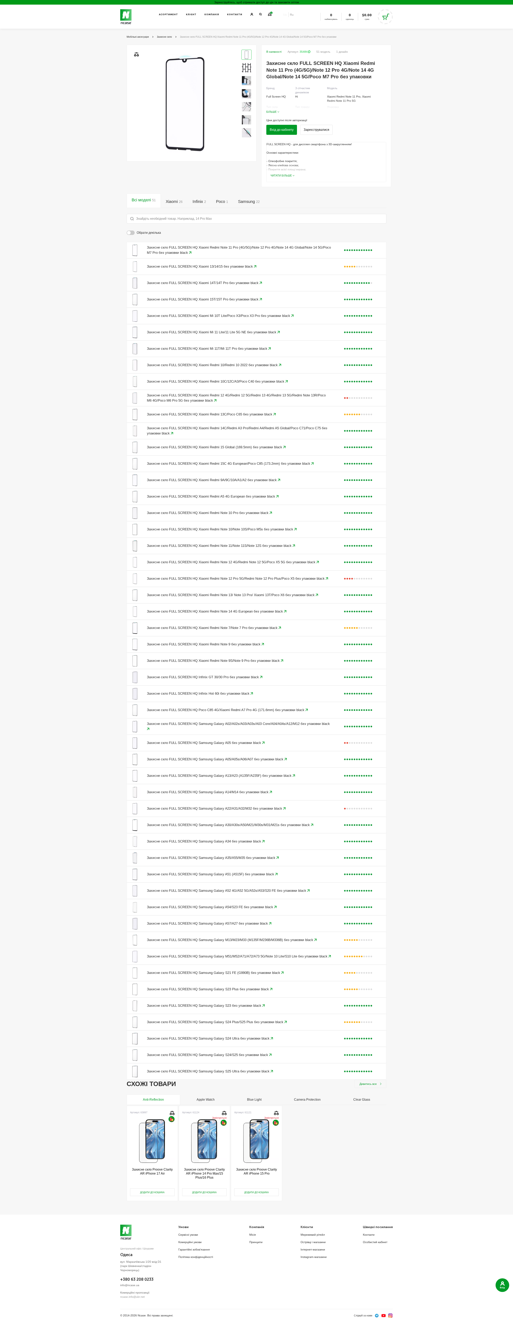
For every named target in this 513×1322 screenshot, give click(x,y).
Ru (292, 14)
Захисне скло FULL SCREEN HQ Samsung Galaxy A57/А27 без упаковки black (208, 923)
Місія (252, 1234)
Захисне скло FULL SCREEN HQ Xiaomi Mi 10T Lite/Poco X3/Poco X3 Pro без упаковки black (219, 316)
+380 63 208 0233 (136, 1279)
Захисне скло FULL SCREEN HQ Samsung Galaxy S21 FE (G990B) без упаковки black (214, 973)
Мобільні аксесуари (138, 36)
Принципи (256, 1242)
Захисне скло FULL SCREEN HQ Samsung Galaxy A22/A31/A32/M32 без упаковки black (215, 808)
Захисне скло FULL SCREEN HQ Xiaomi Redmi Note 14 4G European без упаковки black (215, 611)
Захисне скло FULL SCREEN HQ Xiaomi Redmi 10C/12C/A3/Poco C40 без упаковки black (216, 381)
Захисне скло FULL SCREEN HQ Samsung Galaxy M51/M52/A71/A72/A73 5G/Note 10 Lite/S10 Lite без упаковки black (237, 956)
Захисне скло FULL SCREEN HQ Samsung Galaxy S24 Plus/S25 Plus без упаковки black (215, 1022)
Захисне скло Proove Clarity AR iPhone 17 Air (152, 1171)
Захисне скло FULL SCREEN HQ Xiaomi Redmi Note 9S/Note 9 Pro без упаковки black (214, 661)
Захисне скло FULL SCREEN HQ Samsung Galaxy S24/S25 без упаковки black (208, 1055)
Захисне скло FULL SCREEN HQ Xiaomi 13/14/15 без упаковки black (200, 266)
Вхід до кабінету (282, 129)
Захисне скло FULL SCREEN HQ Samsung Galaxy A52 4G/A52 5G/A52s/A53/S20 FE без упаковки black (227, 891)
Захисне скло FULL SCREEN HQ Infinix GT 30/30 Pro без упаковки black (203, 677)
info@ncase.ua (129, 1285)
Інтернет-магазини (313, 1249)
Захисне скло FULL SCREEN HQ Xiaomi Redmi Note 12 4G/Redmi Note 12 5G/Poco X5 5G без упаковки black (231, 562)
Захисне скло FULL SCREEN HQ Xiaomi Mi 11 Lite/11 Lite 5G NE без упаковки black (212, 332)
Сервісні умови (188, 1234)
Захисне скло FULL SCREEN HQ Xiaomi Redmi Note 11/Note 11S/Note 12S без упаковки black (220, 546)
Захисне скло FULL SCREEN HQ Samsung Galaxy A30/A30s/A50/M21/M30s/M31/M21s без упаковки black (229, 825)
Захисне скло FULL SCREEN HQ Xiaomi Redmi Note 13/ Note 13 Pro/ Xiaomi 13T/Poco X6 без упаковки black (231, 595)
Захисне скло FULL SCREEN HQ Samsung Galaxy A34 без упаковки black (204, 841)
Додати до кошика (152, 1192)
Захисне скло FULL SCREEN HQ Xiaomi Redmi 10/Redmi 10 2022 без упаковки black (213, 365)
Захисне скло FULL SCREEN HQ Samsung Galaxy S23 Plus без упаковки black (208, 989)
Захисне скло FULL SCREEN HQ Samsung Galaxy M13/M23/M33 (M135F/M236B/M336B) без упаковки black (230, 940)
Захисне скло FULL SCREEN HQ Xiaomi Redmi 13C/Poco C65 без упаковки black (210, 414)
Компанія (211, 14)
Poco (222, 201)
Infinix (199, 201)
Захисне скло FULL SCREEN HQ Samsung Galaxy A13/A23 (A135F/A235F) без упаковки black (220, 776)
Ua (285, 14)
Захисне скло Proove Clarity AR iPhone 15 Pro (256, 1171)
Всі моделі (144, 200)
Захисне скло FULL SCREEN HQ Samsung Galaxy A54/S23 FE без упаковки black (210, 907)
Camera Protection (307, 1099)
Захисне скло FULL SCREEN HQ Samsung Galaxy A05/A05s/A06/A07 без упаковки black (215, 759)
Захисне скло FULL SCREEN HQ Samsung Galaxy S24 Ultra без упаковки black (209, 1038)
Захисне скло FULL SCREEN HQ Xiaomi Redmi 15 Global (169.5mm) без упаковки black (215, 447)
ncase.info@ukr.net (132, 1296)
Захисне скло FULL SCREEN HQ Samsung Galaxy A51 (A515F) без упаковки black (211, 874)
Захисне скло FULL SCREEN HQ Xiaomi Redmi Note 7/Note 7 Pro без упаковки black (213, 628)
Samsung (249, 201)
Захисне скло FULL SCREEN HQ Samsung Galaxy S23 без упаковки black (204, 1006)
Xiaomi (174, 201)
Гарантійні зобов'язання (194, 1249)
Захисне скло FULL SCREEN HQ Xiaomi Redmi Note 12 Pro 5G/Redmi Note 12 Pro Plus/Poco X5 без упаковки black (236, 578)
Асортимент (168, 14)
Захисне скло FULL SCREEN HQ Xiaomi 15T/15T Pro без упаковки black (203, 299)
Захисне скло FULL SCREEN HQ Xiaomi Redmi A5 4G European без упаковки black (211, 496)
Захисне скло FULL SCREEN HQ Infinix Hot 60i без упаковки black (198, 693)
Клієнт (191, 14)
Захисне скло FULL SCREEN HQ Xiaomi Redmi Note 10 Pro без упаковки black (208, 513)
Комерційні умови (190, 1242)
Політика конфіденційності (195, 1257)
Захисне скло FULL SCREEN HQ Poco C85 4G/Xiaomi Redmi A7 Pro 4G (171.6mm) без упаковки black (226, 710)
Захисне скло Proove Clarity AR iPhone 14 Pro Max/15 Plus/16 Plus (204, 1173)
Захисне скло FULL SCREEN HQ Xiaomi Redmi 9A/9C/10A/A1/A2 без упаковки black (212, 480)
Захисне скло (164, 36)
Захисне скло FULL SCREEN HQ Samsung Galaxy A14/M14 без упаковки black (208, 792)
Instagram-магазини (314, 1257)
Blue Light (254, 1099)
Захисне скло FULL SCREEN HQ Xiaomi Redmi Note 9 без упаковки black (204, 644)
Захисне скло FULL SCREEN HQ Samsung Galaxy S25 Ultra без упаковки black (209, 1071)
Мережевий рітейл (313, 1234)
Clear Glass (361, 1099)
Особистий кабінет (375, 1242)
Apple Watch (206, 1099)
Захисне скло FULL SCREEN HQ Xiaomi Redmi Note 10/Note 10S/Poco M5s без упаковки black (220, 529)
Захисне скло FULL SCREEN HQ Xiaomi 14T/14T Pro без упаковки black (203, 283)
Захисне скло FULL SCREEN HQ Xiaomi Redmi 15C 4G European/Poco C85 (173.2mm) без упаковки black (229, 464)
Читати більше (281, 175)
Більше (271, 111)
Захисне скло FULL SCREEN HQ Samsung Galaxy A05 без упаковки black (204, 743)
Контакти (234, 14)
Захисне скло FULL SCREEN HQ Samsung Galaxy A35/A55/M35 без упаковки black (211, 858)
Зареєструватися (316, 129)
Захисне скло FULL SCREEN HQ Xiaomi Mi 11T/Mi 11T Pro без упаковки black (207, 349)
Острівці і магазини (313, 1242)
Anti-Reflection (153, 1099)
